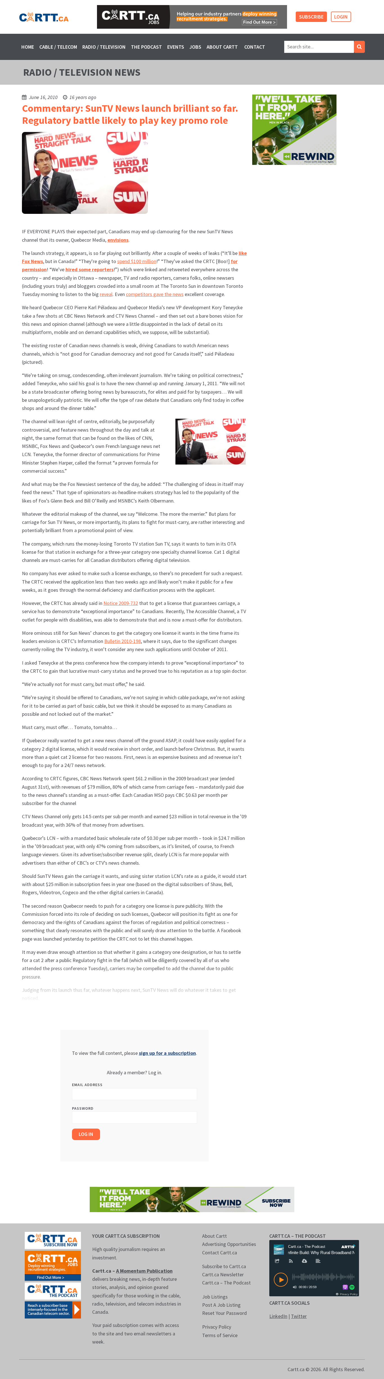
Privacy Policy (216, 1327)
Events (175, 47)
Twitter (299, 1316)
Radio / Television (104, 47)
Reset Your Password (224, 1313)
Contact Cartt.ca (219, 1252)
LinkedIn (278, 1316)
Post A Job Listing (221, 1305)
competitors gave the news (155, 294)
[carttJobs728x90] (192, 17)
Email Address (87, 1084)
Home (27, 47)
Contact (254, 47)
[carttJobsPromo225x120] (53, 1265)
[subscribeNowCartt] (53, 1240)
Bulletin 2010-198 (122, 641)
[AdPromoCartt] (53, 1309)
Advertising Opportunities (229, 1244)
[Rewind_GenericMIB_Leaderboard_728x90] (192, 1199)
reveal (106, 294)
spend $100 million (136, 261)
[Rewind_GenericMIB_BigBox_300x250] (294, 129)
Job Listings (215, 1296)
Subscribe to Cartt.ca (224, 1266)
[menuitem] (27, 47)
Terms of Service (220, 1335)
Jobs (195, 47)
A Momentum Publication (144, 1271)
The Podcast (146, 47)
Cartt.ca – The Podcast (226, 1282)
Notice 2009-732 (120, 603)
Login (341, 17)
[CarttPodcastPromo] (53, 1290)
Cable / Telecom (58, 47)
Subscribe (311, 17)
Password (83, 1108)
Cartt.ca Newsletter (223, 1274)
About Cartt (222, 47)
